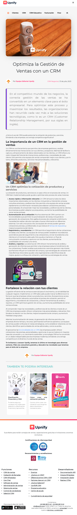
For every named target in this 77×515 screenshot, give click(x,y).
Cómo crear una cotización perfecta (38, 398)
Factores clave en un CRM (40, 480)
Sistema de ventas (10, 488)
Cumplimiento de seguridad (41, 496)
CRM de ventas (9, 472)
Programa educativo (38, 488)
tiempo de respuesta (57, 226)
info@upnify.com (39, 506)
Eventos (34, 472)
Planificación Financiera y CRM (15, 398)
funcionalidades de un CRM (29, 330)
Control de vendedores (12, 491)
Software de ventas (11, 483)
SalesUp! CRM (9, 493)
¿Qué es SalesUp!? (38, 483)
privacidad (63, 508)
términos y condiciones (55, 510)
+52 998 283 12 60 (58, 504)
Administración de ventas (13, 485)
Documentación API (67, 472)
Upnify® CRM (36, 485)
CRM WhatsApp (10, 478)
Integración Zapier (67, 478)
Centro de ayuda (37, 491)
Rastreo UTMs (65, 480)
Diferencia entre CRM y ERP (41, 478)
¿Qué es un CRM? (37, 475)
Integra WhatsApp (67, 475)
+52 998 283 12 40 (45, 504)
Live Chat (7, 480)
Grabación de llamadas (12, 475)
